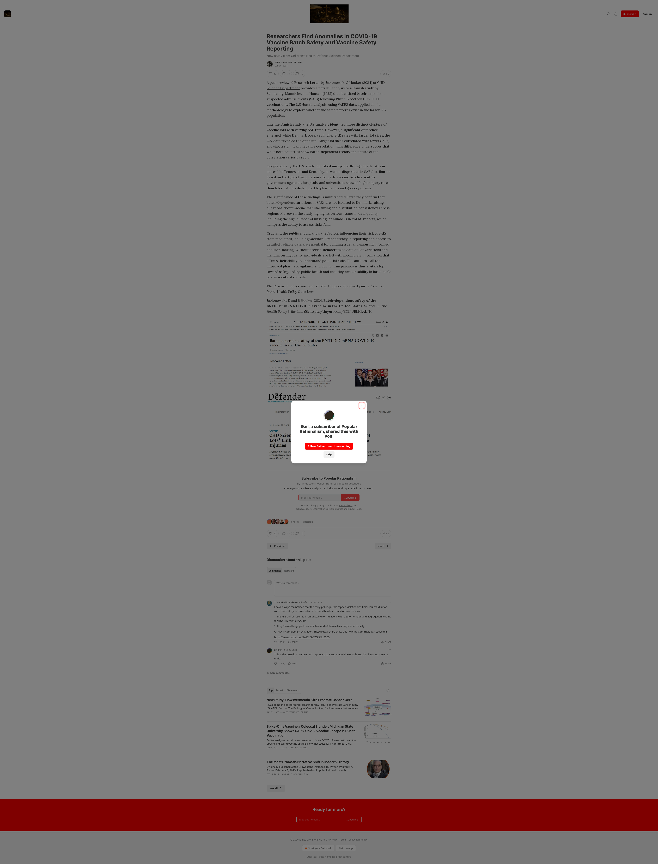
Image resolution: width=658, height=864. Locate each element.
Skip (329, 454)
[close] (362, 405)
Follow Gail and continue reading (329, 446)
